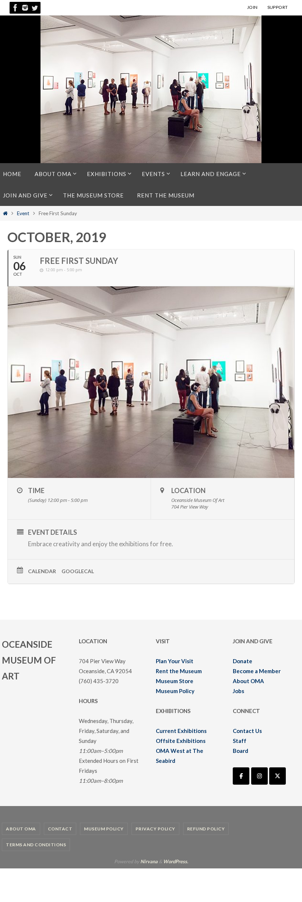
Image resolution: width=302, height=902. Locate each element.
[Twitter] (35, 8)
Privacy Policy (155, 829)
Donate (242, 661)
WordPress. (175, 861)
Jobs (238, 691)
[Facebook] (15, 8)
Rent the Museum (179, 671)
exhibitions (134, 544)
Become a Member (257, 671)
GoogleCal (78, 571)
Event (23, 213)
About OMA (248, 681)
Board (240, 750)
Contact (60, 829)
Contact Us (247, 730)
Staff (239, 740)
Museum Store (174, 681)
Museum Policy (175, 691)
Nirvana (149, 861)
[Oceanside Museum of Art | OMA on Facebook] (241, 776)
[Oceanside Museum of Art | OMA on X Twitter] (277, 776)
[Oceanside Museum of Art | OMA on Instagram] (259, 776)
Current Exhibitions (181, 730)
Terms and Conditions (36, 844)
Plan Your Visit (174, 661)
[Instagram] (25, 8)
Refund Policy (206, 829)
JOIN (252, 7)
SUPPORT (277, 7)
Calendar (42, 571)
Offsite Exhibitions (181, 740)
